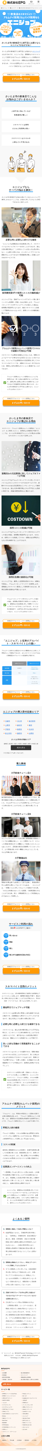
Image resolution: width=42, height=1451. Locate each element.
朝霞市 (19, 729)
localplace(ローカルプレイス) (30, 1398)
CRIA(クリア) (5, 1411)
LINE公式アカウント (7, 1398)
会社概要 (4, 1372)
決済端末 (19, 1440)
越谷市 (19, 725)
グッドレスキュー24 (28, 1404)
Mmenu (4, 1416)
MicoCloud (4, 1420)
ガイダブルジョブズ (7, 1407)
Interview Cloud (26, 1418)
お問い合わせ (7, 1384)
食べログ (25, 1395)
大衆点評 (25, 1400)
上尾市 (7, 725)
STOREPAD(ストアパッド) (8, 1427)
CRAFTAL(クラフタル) (7, 1409)
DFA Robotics (5, 1424)
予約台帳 (12, 1440)
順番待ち (4, 1440)
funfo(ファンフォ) (27, 1422)
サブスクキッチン (6, 1404)
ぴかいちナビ (26, 1427)
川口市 (19, 721)
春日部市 (32, 721)
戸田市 (7, 729)
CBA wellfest (25, 1413)
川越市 (7, 721)
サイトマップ (24, 1375)
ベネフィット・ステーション (9, 1431)
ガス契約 (34, 1440)
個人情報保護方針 (25, 1372)
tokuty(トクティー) (27, 1409)
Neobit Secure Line (27, 1424)
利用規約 (4, 1375)
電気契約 (27, 1440)
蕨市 (30, 725)
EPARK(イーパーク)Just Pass (9, 1393)
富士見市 (8, 733)
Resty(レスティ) (27, 1393)
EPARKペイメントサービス (9, 1395)
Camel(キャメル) (27, 1411)
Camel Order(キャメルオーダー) (10, 1413)
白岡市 (31, 733)
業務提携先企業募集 (26, 1377)
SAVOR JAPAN (6, 1400)
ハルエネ (4, 1402)
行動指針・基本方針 (7, 1379)
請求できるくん (26, 1420)
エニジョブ (36, 51)
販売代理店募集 (6, 1377)
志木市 (31, 729)
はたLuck (25, 1429)
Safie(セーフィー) (6, 1418)
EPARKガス (25, 1402)
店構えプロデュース (27, 1407)
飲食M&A (4, 1422)
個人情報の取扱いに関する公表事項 (30, 1379)
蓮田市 (19, 733)
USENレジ (4, 1429)
